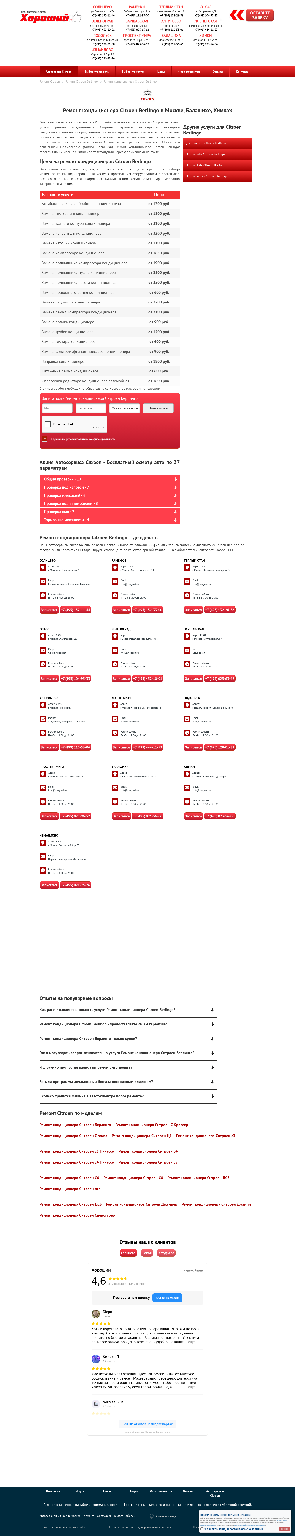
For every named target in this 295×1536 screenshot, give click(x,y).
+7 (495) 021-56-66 (171, 44)
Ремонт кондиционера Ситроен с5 (148, 1162)
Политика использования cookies (64, 1527)
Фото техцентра (189, 71)
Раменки (137, 7)
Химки (205, 35)
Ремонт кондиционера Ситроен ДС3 (198, 1177)
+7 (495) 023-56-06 (206, 44)
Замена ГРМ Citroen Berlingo (205, 165)
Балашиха (171, 35)
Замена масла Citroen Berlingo (207, 176)
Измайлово (102, 49)
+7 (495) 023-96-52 (137, 44)
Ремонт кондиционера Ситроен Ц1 (142, 1135)
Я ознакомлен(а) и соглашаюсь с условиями (233, 1529)
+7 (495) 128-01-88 (103, 44)
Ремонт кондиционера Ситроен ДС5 (71, 1204)
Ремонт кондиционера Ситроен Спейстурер (77, 1215)
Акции (134, 1491)
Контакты (242, 71)
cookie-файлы (281, 1520)
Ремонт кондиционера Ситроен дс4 (70, 1188)
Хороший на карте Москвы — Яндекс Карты (147, 1432)
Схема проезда (166, 1516)
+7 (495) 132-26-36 (171, 15)
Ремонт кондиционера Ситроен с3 (205, 1135)
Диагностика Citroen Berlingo (206, 143)
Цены (161, 71)
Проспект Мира (137, 35)
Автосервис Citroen (59, 71)
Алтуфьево (171, 21)
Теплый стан (171, 7)
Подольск (102, 35)
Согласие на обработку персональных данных (140, 1527)
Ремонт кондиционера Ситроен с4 (148, 1151)
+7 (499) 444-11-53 (206, 29)
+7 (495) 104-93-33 (206, 15)
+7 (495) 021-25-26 (103, 58)
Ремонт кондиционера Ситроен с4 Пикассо (77, 1162)
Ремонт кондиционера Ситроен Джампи (216, 1204)
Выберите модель (97, 71)
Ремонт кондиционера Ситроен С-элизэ (73, 1135)
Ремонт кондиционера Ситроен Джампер (141, 1204)
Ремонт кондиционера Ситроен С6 (69, 1177)
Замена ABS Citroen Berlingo (205, 154)
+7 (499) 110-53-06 (171, 29)
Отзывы (218, 71)
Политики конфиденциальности (95, 439)
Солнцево (102, 7)
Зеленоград (102, 21)
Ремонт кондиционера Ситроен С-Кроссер (151, 1124)
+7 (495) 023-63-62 (137, 29)
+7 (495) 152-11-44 (103, 15)
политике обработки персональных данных (249, 1525)
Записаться (49, 610)
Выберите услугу (133, 71)
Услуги (80, 1491)
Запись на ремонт (248, 16)
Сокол (206, 7)
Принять (284, 1529)
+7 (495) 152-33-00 (137, 15)
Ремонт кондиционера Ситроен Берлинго (75, 1124)
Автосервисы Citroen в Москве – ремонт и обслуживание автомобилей (87, 1516)
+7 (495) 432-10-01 (103, 29)
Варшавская (136, 21)
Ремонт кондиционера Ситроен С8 (133, 1177)
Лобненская (206, 21)
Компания (53, 1491)
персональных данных (208, 1525)
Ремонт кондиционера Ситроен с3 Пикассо (77, 1151)
